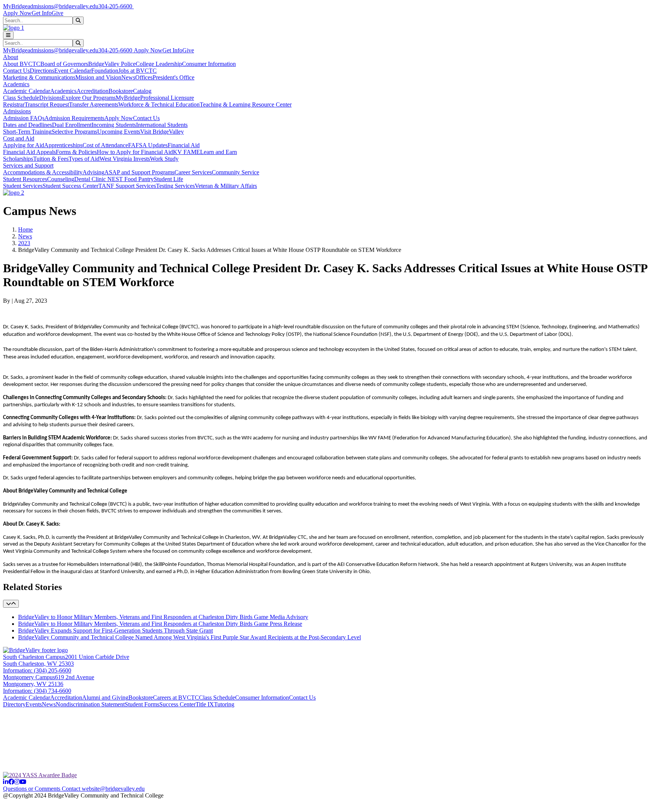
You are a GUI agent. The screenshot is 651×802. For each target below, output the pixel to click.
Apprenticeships (63, 145)
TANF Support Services (127, 186)
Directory (14, 704)
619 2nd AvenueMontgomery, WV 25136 (48, 680)
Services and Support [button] (28, 165)
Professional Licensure (167, 98)
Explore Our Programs (89, 98)
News (128, 77)
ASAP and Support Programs (139, 172)
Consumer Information (209, 64)
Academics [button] (16, 84)
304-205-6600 (116, 6)
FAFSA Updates (148, 145)
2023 (24, 243)
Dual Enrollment (72, 125)
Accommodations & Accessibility (43, 172)
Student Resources (25, 179)
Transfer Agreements (93, 104)
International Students (162, 125)
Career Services (193, 172)
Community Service (235, 172)
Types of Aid (84, 159)
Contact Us (16, 70)
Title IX (205, 704)
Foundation (104, 70)
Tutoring (224, 704)
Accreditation (92, 91)
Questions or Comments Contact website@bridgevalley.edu (74, 788)
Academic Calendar (26, 91)
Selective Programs (74, 131)
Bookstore (120, 91)
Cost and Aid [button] (18, 138)
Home (25, 229)
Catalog (142, 91)
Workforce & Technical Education (159, 104)
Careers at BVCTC (176, 697)
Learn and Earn (218, 152)
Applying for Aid (23, 145)
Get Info (42, 13)
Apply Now (17, 13)
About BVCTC (21, 64)
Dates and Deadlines (27, 125)
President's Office (173, 77)
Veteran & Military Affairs (226, 186)
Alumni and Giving (105, 697)
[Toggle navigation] (8, 35)
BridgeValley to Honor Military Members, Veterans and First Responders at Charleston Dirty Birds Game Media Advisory (163, 617)
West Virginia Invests (124, 159)
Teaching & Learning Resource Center (246, 104)
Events (34, 704)
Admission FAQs (23, 118)
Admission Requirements (74, 118)
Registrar (13, 104)
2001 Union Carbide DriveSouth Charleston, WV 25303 (66, 660)
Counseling (60, 179)
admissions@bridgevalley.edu (63, 6)
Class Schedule (21, 98)
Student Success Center (70, 186)
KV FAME (186, 152)
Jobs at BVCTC (137, 70)
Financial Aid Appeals (29, 152)
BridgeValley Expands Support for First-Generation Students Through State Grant (115, 630)
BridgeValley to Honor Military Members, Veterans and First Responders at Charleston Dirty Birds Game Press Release (160, 624)
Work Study (164, 159)
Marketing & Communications (39, 77)
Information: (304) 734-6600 (37, 691)
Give (57, 13)
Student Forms (142, 704)
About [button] (10, 57)
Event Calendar (72, 70)
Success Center (177, 704)
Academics (63, 91)
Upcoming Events (118, 131)
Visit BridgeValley (162, 131)
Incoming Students (114, 125)
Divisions (50, 98)
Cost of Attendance (105, 145)
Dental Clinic (90, 179)
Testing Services (175, 186)
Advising (93, 172)
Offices (144, 77)
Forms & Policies (76, 152)
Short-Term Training (27, 131)
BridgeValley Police (112, 64)
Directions (42, 70)
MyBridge (15, 6)
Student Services (23, 186)
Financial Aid (184, 145)
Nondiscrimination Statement (90, 704)
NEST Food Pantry (130, 179)
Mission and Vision (98, 77)
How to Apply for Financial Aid (135, 152)
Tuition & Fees (51, 159)
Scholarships (18, 159)
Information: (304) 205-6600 (37, 670)
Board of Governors (64, 64)
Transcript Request (46, 104)
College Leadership (159, 64)
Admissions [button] (17, 111)
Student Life (168, 179)
